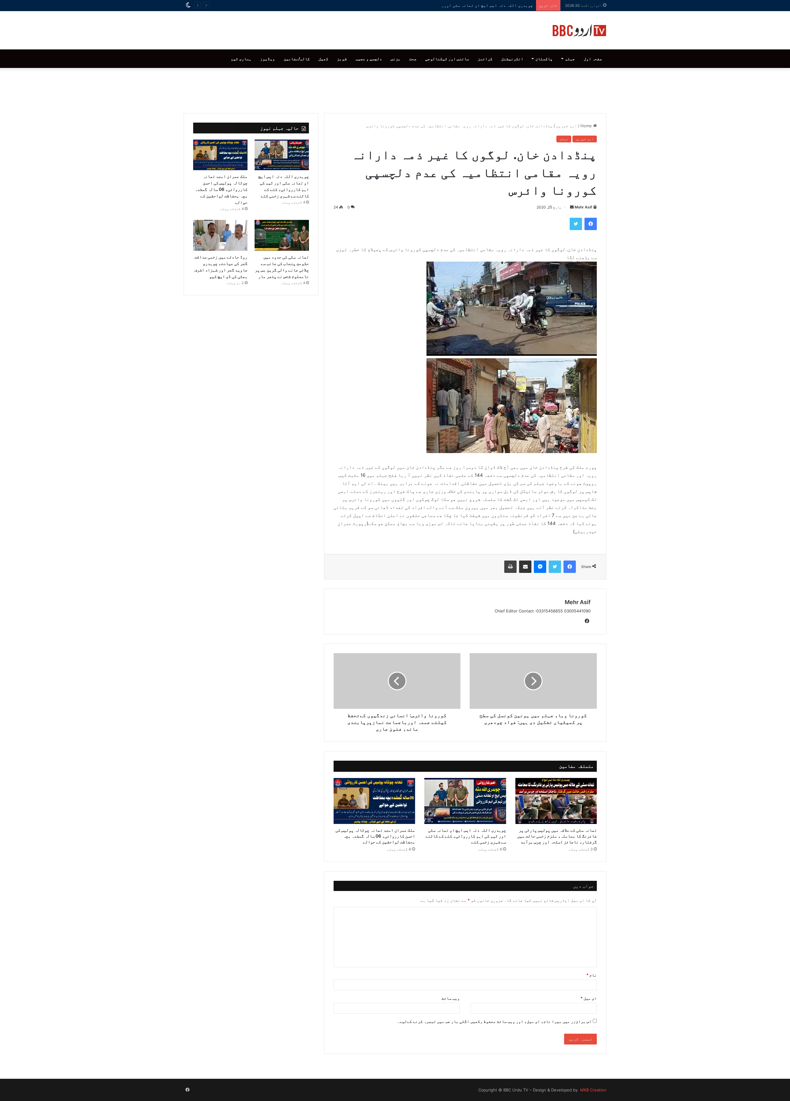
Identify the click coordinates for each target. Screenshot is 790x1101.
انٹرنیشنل (512, 58)
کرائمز (485, 58)
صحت (413, 58)
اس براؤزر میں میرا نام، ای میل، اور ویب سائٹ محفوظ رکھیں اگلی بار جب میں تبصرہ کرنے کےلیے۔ (494, 1021)
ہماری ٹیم (241, 58)
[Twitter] (576, 224)
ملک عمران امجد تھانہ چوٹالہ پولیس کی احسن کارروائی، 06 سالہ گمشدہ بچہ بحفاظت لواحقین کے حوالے (375, 835)
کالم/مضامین (297, 58)
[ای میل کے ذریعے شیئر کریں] (525, 567)
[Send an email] (572, 207)
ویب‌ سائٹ (451, 998)
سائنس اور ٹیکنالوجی (447, 58)
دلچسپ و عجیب (369, 58)
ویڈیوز (267, 58)
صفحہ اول (593, 58)
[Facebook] (590, 224)
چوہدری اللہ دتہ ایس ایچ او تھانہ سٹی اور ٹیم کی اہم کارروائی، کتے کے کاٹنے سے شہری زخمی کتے (432, 5)
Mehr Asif (583, 207)
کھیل (323, 58)
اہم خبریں (566, 125)
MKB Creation (592, 1089)
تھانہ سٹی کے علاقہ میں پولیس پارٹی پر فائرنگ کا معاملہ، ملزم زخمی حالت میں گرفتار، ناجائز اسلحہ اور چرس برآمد (557, 835)
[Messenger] (540, 567)
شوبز (342, 58)
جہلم (570, 58)
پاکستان (544, 58)
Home (586, 125)
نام (591, 975)
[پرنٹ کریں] (510, 567)
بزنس (396, 58)
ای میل (588, 998)
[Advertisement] (395, 89)
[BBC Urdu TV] (579, 30)
